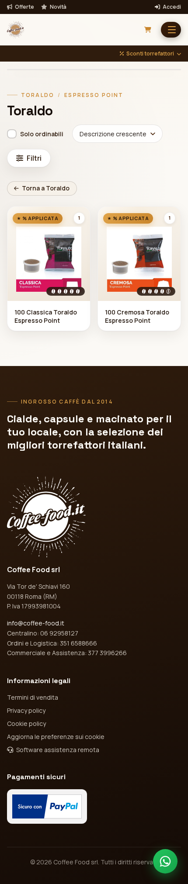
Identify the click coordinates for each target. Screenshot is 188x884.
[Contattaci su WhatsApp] (165, 861)
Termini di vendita (32, 697)
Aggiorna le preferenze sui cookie (55, 736)
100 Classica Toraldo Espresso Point (45, 316)
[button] (171, 30)
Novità (57, 6)
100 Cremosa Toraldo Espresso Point (137, 316)
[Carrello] (147, 29)
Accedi (171, 6)
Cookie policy (26, 723)
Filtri (34, 158)
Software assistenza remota (57, 750)
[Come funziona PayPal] (47, 806)
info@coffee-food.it (35, 623)
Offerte (24, 6)
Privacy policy (26, 710)
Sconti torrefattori (150, 53)
